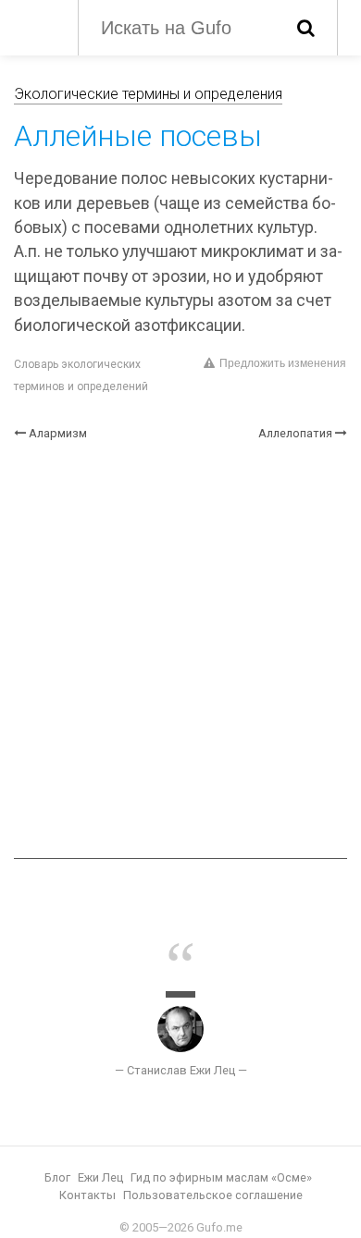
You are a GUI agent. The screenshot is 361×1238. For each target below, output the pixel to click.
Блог (57, 1177)
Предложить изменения (282, 363)
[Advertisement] (180, 650)
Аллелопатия (295, 433)
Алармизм (58, 433)
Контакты (87, 1195)
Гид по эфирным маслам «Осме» (221, 1177)
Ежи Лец (100, 1177)
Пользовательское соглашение (213, 1195)
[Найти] (306, 27)
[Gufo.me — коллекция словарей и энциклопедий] (36, 25)
